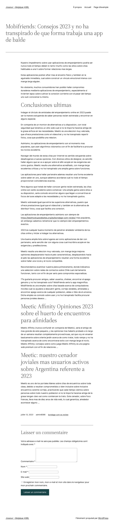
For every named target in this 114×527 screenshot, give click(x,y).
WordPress (103, 518)
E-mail (24, 472)
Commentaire (28, 461)
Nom (24, 466)
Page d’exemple (101, 7)
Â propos (77, 7)
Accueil (87, 7)
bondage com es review (58, 415)
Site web (25, 477)
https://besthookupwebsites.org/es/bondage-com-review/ (48, 218)
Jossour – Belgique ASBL (17, 7)
